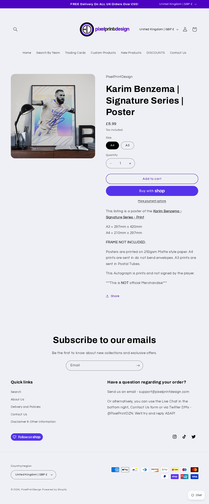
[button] (15, 29)
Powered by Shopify (54, 489)
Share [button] (115, 296)
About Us (17, 399)
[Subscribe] (138, 366)
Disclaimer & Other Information (33, 421)
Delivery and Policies (26, 406)
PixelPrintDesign (31, 489)
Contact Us (19, 414)
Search (16, 391)
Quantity (112, 155)
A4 (112, 145)
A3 (128, 145)
